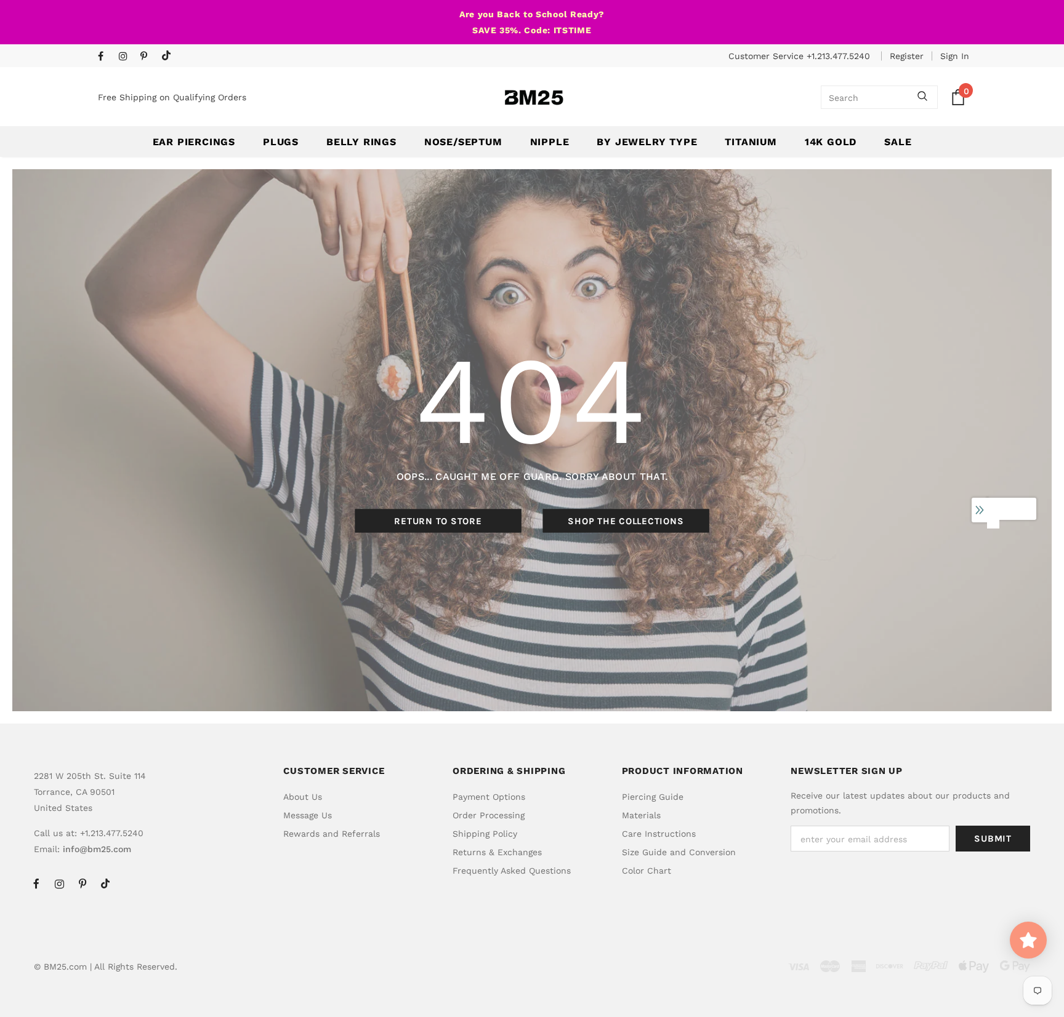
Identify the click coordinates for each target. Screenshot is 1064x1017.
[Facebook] (105, 57)
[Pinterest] (148, 57)
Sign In (954, 56)
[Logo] (534, 97)
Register (907, 56)
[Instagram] (126, 57)
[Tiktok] (169, 56)
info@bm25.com (97, 849)
